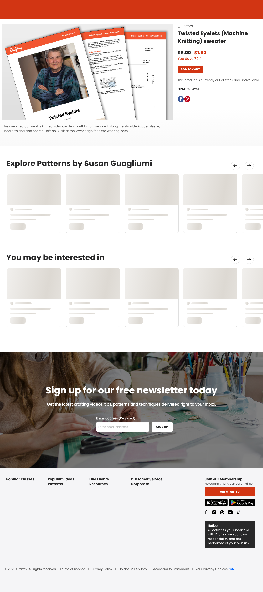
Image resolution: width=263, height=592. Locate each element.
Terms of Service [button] (72, 569)
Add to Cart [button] (190, 69)
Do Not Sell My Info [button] (133, 569)
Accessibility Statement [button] (171, 569)
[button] (181, 99)
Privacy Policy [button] (101, 569)
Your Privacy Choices (211, 569)
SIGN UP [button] (162, 427)
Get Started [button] (230, 491)
